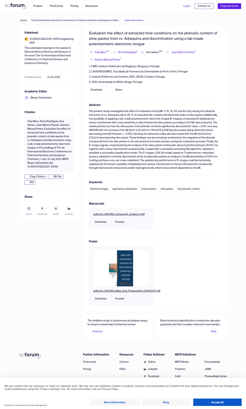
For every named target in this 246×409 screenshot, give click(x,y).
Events (23, 20)
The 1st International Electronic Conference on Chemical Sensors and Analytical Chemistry (75, 20)
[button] (93, 6)
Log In (186, 6)
